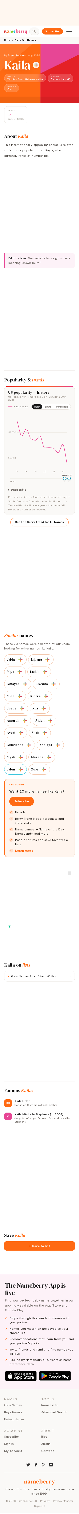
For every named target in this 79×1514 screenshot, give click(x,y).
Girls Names (13, 1405)
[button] (39, 1246)
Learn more (24, 851)
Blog (44, 1436)
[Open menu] (69, 31)
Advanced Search (54, 1412)
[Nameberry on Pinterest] (43, 1464)
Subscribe (52, 31)
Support (39, 1506)
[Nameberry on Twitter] (28, 1464)
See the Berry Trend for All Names (39, 522)
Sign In (9, 1444)
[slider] (64, 478)
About (46, 1444)
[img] (39, 443)
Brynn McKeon (17, 55)
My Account (13, 1451)
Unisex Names (14, 1419)
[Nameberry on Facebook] (36, 1464)
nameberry (39, 1481)
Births (48, 406)
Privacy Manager (63, 1501)
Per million (62, 406)
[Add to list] (36, 65)
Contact (47, 1451)
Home (7, 40)
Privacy (45, 1501)
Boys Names (13, 1412)
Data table (18, 489)
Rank (37, 406)
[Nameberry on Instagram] (51, 1464)
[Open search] (34, 31)
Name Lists (49, 1405)
